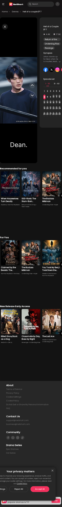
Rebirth (4, 342)
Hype (56, 205)
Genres (15, 11)
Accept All (40, 489)
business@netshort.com (18, 424)
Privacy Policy (12, 393)
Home (5, 11)
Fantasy (17, 274)
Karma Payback (14, 205)
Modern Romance (49, 274)
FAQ (8, 408)
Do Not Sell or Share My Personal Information (27, 404)
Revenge (49, 48)
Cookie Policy (22, 483)
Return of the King (53, 39)
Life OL (10, 342)
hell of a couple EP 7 (32, 11)
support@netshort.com (17, 420)
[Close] (52, 470)
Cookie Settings (13, 396)
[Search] (30, 4)
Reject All (18, 489)
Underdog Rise (52, 43)
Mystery (4, 205)
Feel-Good (25, 207)
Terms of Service (14, 389)
